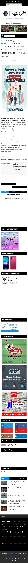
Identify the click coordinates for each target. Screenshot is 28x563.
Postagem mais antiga (19, 187)
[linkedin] (14, 532)
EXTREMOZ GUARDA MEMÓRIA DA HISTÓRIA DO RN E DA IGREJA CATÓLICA (17, 502)
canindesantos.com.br (8, 472)
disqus (14, 191)
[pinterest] (12, 1)
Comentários (23, 479)
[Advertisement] (14, 302)
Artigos (5, 478)
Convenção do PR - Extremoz (17, 487)
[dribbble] (18, 558)
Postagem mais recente (8, 184)
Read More (5, 529)
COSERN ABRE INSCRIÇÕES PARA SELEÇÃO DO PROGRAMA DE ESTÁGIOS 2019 (17, 483)
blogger (4, 191)
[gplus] (9, 1)
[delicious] (15, 561)
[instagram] (21, 1)
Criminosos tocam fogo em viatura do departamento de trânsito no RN (16, 508)
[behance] (24, 558)
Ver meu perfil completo (7, 474)
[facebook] (6, 1)
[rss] (18, 1)
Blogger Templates (14, 556)
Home (3, 40)
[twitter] (7, 532)
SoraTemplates (13, 553)
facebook (23, 191)
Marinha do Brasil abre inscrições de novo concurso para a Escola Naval (17, 495)
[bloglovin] (15, 1)
